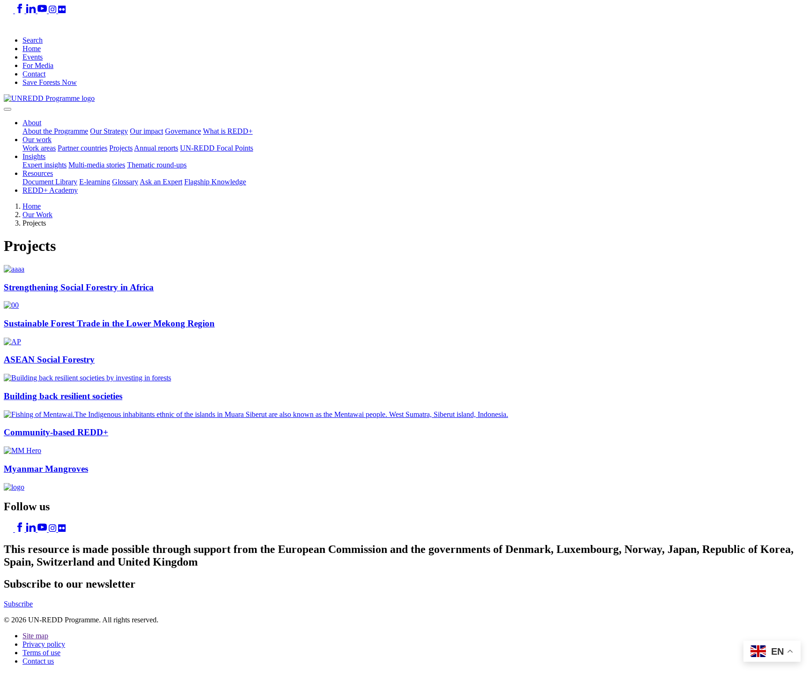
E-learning (94, 182)
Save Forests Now (49, 82)
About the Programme (55, 131)
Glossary (125, 182)
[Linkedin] (32, 11)
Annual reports (156, 148)
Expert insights (44, 165)
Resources (37, 173)
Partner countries (82, 148)
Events (32, 57)
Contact (33, 74)
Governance (183, 131)
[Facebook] (20, 11)
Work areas (39, 148)
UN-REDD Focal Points (216, 148)
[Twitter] (9, 11)
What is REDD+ (228, 131)
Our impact (146, 131)
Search (32, 40)
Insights (33, 156)
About (31, 123)
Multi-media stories (96, 165)
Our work (37, 140)
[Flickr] (62, 11)
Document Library (49, 182)
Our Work (37, 215)
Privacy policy (43, 644)
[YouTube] (43, 11)
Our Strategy (109, 131)
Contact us (38, 661)
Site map (35, 636)
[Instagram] (53, 11)
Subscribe (18, 604)
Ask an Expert (161, 182)
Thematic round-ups (157, 165)
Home (31, 49)
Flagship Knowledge (215, 182)
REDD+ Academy (50, 190)
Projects (121, 148)
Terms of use (41, 653)
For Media (37, 65)
